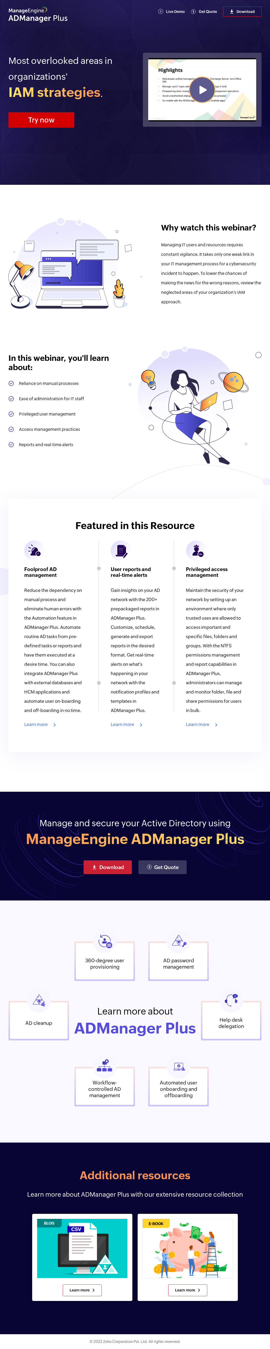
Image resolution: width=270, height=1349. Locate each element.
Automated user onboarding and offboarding (178, 1089)
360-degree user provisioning (104, 963)
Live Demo (175, 12)
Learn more (36, 724)
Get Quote (208, 12)
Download (246, 12)
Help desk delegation (231, 1023)
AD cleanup (38, 1023)
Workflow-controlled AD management (104, 1089)
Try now (41, 120)
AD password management (178, 963)
